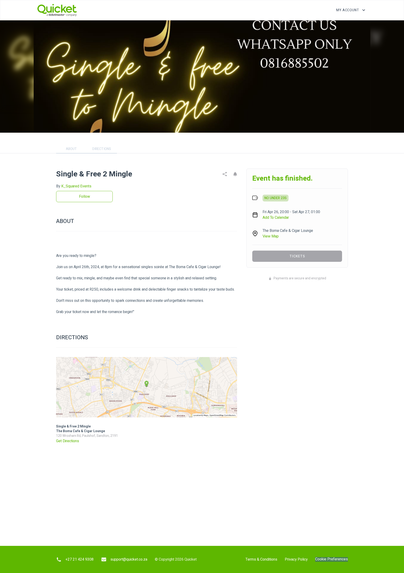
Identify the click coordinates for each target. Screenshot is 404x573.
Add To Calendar (276, 217)
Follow (84, 196)
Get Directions (67, 441)
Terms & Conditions (261, 559)
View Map (271, 236)
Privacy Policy (296, 559)
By (73, 186)
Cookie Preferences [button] (331, 559)
